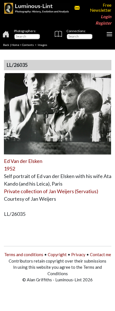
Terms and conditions (23, 254)
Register (103, 22)
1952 (9, 168)
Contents (28, 44)
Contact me (100, 254)
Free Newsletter (100, 8)
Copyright (57, 254)
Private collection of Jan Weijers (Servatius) (51, 191)
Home (15, 44)
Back (6, 44)
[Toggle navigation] (109, 34)
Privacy (78, 254)
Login (106, 16)
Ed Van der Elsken (23, 161)
